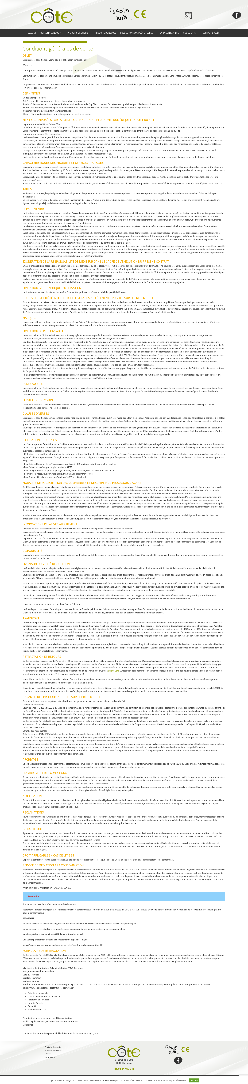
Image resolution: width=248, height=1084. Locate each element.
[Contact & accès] (188, 15)
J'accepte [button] (194, 1080)
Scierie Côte (113, 670)
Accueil (32, 32)
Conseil (48, 1053)
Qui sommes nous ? (50, 32)
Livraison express (169, 32)
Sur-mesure (50, 1057)
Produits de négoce (105, 32)
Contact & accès (211, 32)
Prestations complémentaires (136, 32)
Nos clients (189, 32)
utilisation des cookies (105, 1080)
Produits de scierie (77, 32)
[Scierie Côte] (52, 15)
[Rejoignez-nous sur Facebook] (236, 15)
